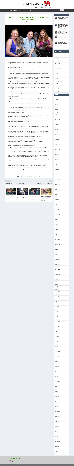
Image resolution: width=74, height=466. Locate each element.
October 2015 (57, 421)
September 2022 (57, 214)
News (11, 10)
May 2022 (56, 224)
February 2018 (57, 351)
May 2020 (56, 284)
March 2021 (57, 259)
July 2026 (56, 99)
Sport (31, 10)
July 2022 (56, 219)
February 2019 (57, 321)
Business (15, 10)
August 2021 (57, 246)
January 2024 (57, 174)
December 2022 (57, 206)
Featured (64, 39)
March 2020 (57, 289)
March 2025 (57, 139)
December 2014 (57, 446)
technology (57, 86)
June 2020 (56, 281)
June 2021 (56, 251)
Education (23, 10)
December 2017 (57, 356)
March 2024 (57, 169)
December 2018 (57, 326)
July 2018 (56, 339)
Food (56, 73)
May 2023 (56, 194)
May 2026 (56, 104)
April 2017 (56, 376)
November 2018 (57, 329)
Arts (19, 10)
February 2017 (57, 381)
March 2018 (57, 349)
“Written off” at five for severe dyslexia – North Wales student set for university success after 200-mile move (63, 19)
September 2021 (57, 244)
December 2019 (57, 296)
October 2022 (57, 211)
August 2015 (57, 426)
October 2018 (57, 331)
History (56, 78)
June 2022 (56, 221)
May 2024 (56, 164)
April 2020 (56, 286)
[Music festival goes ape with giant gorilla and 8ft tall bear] (56, 32)
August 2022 (57, 216)
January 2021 (57, 264)
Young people (57, 91)
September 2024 (57, 154)
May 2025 (56, 134)
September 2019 (57, 304)
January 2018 (57, 354)
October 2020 (57, 271)
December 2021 (57, 236)
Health (56, 76)
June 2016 (56, 401)
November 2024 (57, 149)
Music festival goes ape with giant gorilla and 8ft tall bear (63, 32)
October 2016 (57, 391)
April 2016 (56, 406)
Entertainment (57, 66)
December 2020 (57, 266)
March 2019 (57, 319)
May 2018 (56, 344)
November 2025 (57, 119)
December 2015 (57, 416)
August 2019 (57, 306)
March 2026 (57, 109)
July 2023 (56, 189)
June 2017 (56, 371)
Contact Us (12, 461)
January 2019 (57, 324)
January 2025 (57, 144)
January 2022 (57, 234)
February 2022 (57, 231)
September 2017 (57, 364)
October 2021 (57, 241)
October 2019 (57, 301)
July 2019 (56, 309)
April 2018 (56, 346)
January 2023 (57, 204)
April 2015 (56, 436)
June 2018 (56, 341)
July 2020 (56, 279)
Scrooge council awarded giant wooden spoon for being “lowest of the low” (34, 197)
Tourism (27, 10)
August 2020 (57, 276)
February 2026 (57, 112)
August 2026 (57, 97)
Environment (57, 68)
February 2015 (57, 441)
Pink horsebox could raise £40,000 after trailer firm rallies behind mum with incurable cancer (63, 26)
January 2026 (57, 114)
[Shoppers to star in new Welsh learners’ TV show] (22, 191)
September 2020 (57, 274)
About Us (11, 460)
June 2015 (56, 431)
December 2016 (57, 386)
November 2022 (57, 209)
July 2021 (56, 249)
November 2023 (57, 179)
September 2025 (57, 124)
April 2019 (56, 316)
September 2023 (57, 184)
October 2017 (57, 361)
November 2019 (57, 299)
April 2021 (56, 256)
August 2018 (57, 336)
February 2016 (57, 411)
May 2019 (56, 314)
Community (57, 61)
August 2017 (57, 366)
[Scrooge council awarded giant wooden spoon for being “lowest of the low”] (34, 191)
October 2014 (57, 451)
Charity (66, 28)
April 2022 (56, 226)
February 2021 (57, 261)
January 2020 (57, 294)
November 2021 (57, 239)
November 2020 (57, 269)
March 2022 (57, 229)
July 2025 (56, 129)
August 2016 (57, 396)
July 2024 (56, 159)
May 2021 (56, 254)
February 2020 (57, 291)
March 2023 (57, 199)
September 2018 (57, 334)
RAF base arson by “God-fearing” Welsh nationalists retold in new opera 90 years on (62, 37)
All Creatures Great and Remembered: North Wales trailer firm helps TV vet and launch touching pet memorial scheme (63, 44)
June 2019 (56, 311)
